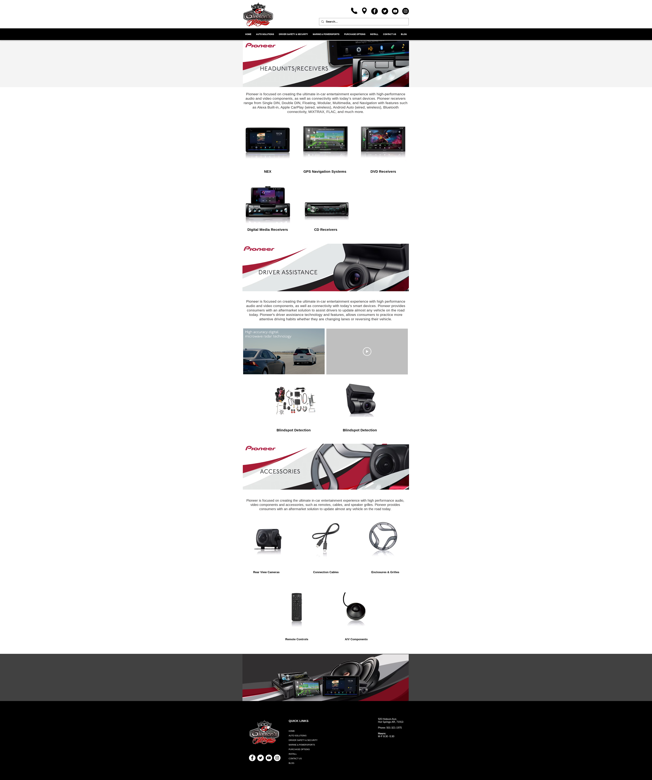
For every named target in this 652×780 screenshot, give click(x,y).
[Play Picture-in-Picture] (314, 369)
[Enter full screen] (320, 369)
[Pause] (247, 369)
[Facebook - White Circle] (252, 758)
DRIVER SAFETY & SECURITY (303, 740)
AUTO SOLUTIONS (297, 735)
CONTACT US (295, 758)
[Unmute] (253, 369)
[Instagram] (405, 11)
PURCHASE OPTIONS (299, 749)
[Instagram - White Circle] (277, 758)
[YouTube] (395, 11)
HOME (292, 731)
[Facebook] (374, 11)
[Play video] (367, 351)
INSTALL (293, 754)
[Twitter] (385, 11)
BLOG (291, 763)
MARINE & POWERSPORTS (302, 745)
